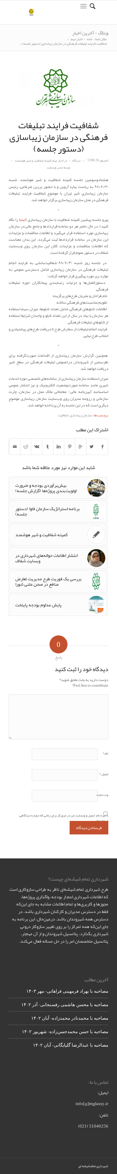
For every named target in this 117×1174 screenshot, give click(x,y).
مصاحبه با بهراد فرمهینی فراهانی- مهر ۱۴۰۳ (67, 991)
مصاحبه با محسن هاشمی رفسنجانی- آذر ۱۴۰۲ (64, 1004)
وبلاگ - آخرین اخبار (90, 33)
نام (105, 752)
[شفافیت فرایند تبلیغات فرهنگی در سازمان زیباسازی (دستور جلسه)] (58, 89)
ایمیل (103, 773)
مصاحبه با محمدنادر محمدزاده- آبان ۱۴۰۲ (69, 1018)
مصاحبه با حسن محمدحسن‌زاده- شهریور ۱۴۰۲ (65, 1031)
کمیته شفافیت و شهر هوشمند (33, 160)
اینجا (22, 220)
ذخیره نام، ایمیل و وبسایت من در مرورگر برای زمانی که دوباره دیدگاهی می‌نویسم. (63, 817)
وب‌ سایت (102, 794)
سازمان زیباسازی (81, 415)
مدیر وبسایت (55, 167)
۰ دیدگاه (77, 160)
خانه (89, 39)
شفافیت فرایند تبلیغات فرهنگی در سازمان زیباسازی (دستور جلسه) (58, 137)
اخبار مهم (77, 39)
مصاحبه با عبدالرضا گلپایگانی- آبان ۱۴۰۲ (70, 1045)
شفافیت (63, 415)
